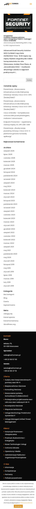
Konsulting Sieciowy (13, 389)
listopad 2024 (9, 172)
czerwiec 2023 (9, 215)
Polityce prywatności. (26, 503)
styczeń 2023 (9, 225)
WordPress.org (10, 324)
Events (6, 301)
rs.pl (18, 355)
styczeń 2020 (9, 261)
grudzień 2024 (9, 168)
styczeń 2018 (9, 286)
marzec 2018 (9, 279)
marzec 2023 (9, 222)
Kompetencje (10, 471)
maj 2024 (7, 186)
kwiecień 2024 (9, 190)
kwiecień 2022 (9, 240)
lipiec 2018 (8, 275)
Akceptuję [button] (18, 506)
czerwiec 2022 (9, 236)
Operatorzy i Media (12, 451)
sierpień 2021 (9, 247)
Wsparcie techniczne (13, 409)
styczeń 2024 (9, 197)
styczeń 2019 (9, 271)
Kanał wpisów (9, 317)
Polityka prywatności (13, 478)
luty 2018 (7, 282)
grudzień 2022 (9, 229)
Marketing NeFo (21, 43)
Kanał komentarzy (11, 321)
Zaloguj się (8, 314)
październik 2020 (10, 254)
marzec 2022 (9, 243)
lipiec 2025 (8, 154)
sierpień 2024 (9, 183)
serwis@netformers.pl (12, 368)
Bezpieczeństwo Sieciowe (15, 386)
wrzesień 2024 (9, 179)
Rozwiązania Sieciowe (14, 406)
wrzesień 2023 (9, 208)
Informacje (9, 467)
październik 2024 (10, 176)
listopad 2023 (9, 200)
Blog (5, 298)
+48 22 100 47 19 (10, 371)
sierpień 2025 (9, 151)
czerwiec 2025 (9, 158)
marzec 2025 (9, 165)
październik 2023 (10, 204)
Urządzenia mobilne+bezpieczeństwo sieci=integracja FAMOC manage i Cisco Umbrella (17, 38)
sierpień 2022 (9, 232)
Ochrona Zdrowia (12, 448)
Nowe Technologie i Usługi (15, 444)
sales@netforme (10, 355)
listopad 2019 (9, 264)
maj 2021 (7, 250)
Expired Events (15, 45)
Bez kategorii (9, 294)
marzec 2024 (9, 193)
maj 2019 (7, 268)
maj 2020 (7, 257)
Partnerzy (9, 474)
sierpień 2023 (9, 211)
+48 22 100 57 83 (10, 359)
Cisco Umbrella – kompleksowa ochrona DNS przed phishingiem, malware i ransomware (17, 115)
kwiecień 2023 (9, 218)
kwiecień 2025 (9, 161)
